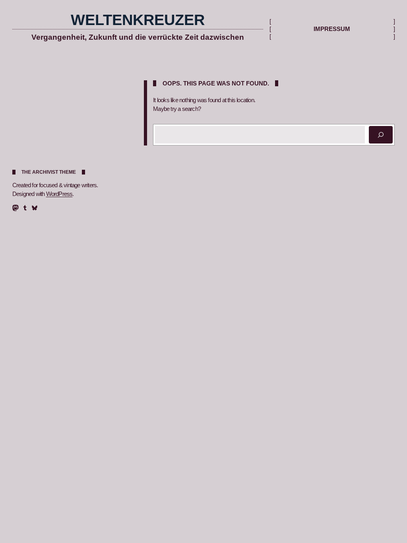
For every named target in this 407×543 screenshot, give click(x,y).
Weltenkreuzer (138, 19)
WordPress (59, 193)
